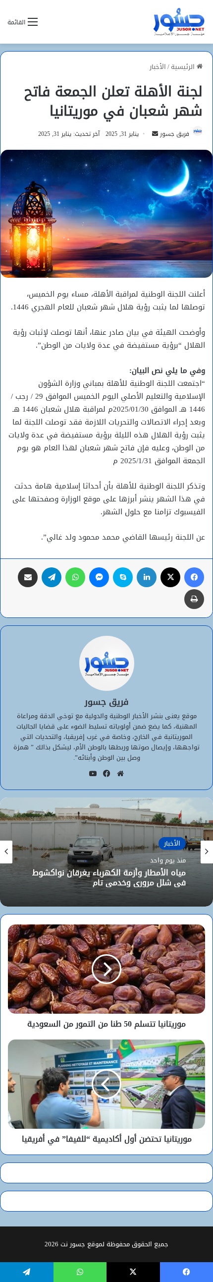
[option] (106, 852)
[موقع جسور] (179, 22)
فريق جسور (174, 133)
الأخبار (158, 67)
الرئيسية (184, 67)
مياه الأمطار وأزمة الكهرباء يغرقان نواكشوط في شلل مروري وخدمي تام (109, 877)
